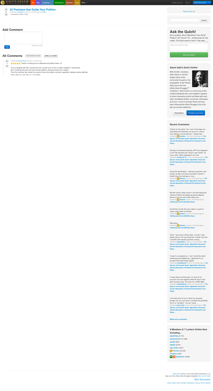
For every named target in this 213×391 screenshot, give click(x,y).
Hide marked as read (33, 56)
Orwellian (173, 353)
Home (169, 383)
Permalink (36, 75)
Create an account (195, 113)
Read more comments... (179, 319)
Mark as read (20, 75)
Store (77, 2)
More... (84, 2)
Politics (43, 12)
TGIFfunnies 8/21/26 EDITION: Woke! (182, 202)
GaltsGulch (180, 356)
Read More (179, 113)
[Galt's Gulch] (15, 2)
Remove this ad (188, 11)
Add (7, 47)
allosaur (182, 178)
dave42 (172, 342)
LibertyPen (20, 12)
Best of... (29, 75)
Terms (203, 383)
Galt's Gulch (177, 374)
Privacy (197, 383)
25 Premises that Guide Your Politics (33, 9)
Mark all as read (51, 56)
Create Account (177, 2)
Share (21, 14)
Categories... (46, 2)
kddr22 (172, 345)
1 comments (14, 14)
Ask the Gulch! (189, 54)
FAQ (178, 383)
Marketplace (59, 2)
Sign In (187, 2)
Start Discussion (200, 2)
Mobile (208, 383)
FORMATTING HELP (37, 45)
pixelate (182, 136)
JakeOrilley (174, 336)
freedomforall (181, 263)
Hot (33, 2)
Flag (26, 14)
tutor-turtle (180, 305)
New (38, 2)
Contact (183, 383)
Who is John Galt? (204, 376)
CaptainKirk (181, 242)
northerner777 (182, 157)
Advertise (190, 383)
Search (204, 20)
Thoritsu (176, 350)
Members (69, 2)
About (174, 383)
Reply (13, 75)
